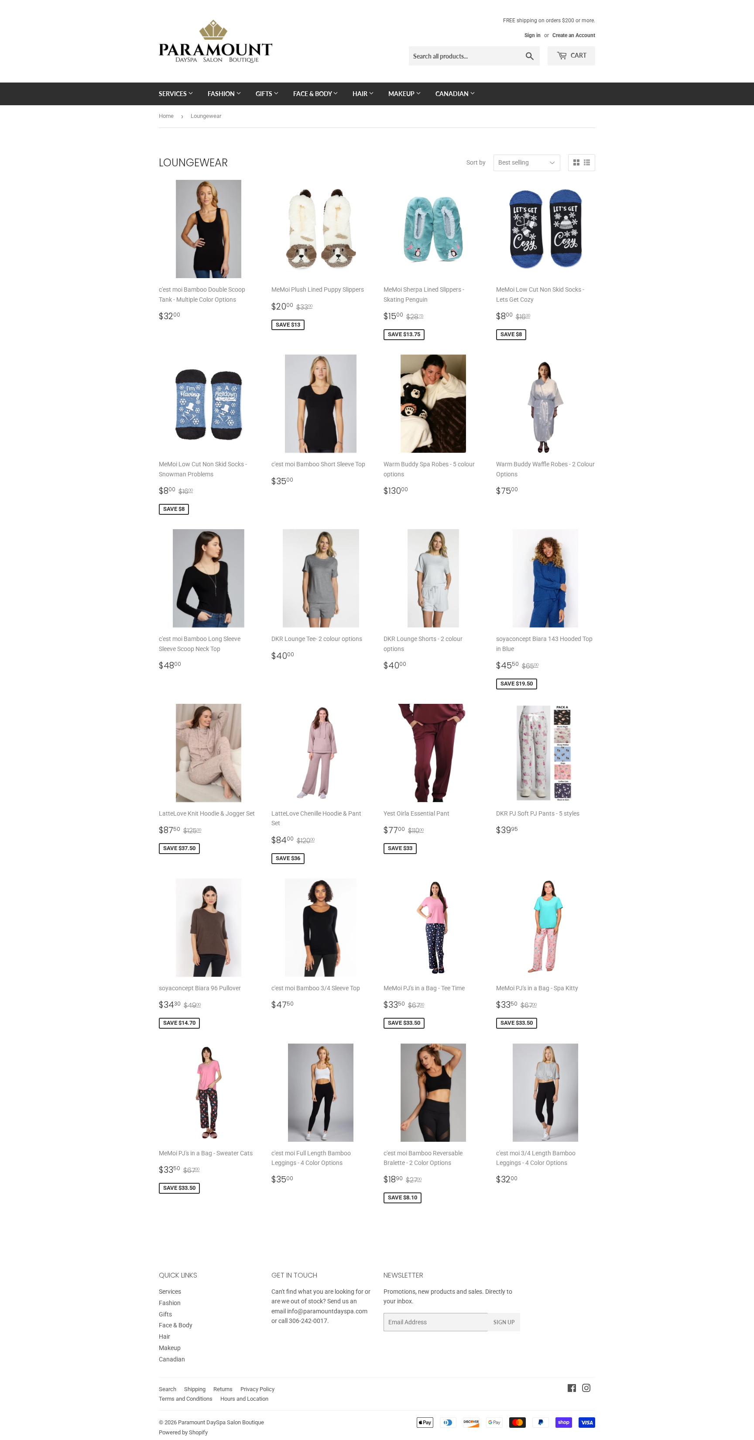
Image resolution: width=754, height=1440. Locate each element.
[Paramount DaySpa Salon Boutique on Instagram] (586, 1389)
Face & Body (313, 93)
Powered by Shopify (183, 1432)
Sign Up (504, 1322)
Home (166, 116)
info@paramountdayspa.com (327, 1311)
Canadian (452, 93)
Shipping (195, 1389)
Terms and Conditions (185, 1398)
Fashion (222, 93)
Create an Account (573, 35)
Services (173, 93)
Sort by (476, 162)
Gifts (265, 93)
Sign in (532, 35)
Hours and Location (244, 1398)
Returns (223, 1389)
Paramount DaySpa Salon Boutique (221, 1422)
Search (167, 1389)
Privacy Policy (257, 1389)
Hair (361, 93)
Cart (577, 55)
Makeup (402, 93)
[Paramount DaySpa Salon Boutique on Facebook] (571, 1389)
